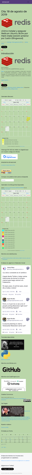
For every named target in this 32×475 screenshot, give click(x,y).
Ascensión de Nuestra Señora (28, 119)
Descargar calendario (5, 189)
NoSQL (14, 87)
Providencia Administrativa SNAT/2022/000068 (14, 187)
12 (6, 439)
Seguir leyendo (5, 80)
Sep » (5, 447)
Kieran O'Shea (22, 146)
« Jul (2, 447)
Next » (27, 102)
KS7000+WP (5, 2)
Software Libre (20, 87)
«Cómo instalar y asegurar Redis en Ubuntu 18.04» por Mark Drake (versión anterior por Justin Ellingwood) (15, 34)
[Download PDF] (2, 49)
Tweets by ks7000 (4, 427)
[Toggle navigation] (28, 2)
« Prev (4, 102)
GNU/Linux (9, 87)
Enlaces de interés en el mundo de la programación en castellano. (15, 460)
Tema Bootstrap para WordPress (16, 473)
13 (10, 439)
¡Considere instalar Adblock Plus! (8, 165)
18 (1, 440)
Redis (2, 71)
